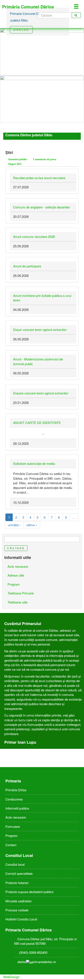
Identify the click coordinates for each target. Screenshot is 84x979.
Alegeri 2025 (15, 164)
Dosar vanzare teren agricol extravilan (40, 329)
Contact (10, 844)
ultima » (31, 525)
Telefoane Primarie (21, 593)
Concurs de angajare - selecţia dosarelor (41, 207)
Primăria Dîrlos (15, 790)
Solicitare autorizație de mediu (34, 463)
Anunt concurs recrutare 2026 (34, 236)
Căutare (16, 548)
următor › (14, 525)
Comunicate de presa (44, 159)
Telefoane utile (18, 602)
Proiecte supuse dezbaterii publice (29, 891)
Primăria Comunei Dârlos (28, 6)
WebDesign (11, 976)
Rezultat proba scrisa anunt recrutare (39, 177)
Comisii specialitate (19, 873)
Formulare (12, 826)
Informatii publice (17, 808)
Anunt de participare (27, 266)
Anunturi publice (17, 159)
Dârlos (21, 29)
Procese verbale (16, 910)
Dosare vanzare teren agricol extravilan (40, 393)
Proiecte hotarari (16, 882)
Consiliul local (15, 864)
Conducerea (14, 799)
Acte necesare (18, 566)
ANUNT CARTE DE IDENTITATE (37, 422)
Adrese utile (16, 575)
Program (14, 584)
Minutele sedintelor (18, 901)
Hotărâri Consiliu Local (21, 919)
